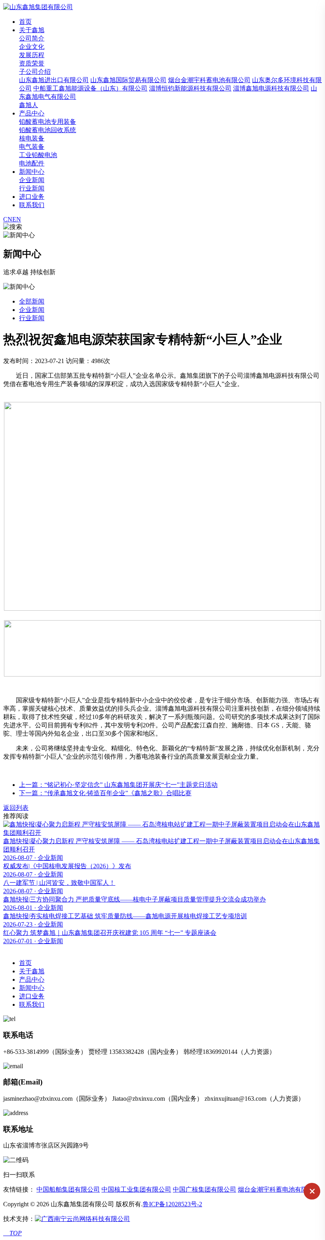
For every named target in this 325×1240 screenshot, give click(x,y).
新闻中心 (31, 171)
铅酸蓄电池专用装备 (47, 121)
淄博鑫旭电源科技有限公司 (271, 88)
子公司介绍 (35, 71)
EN (16, 219)
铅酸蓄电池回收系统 (47, 130)
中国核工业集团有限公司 (136, 1189)
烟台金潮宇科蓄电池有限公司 (209, 80)
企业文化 (31, 46)
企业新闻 (31, 180)
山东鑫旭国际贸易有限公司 (128, 80)
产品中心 (31, 113)
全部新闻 (31, 301)
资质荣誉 (31, 63)
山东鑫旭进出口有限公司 (54, 80)
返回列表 (16, 807)
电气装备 (31, 146)
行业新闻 (31, 188)
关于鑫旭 (31, 30)
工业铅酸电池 (38, 155)
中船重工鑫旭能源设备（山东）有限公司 (90, 88)
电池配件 (31, 163)
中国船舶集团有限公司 (68, 1189)
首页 (25, 21)
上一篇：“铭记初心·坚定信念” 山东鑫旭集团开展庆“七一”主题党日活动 (118, 784)
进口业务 (31, 196)
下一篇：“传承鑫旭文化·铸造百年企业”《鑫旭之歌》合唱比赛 (105, 793)
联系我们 (31, 205)
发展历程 (31, 55)
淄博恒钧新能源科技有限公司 (190, 88)
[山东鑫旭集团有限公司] (38, 7)
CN (7, 219)
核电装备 (31, 138)
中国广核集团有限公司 (204, 1189)
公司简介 (31, 38)
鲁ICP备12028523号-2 (172, 1204)
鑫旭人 (28, 105)
